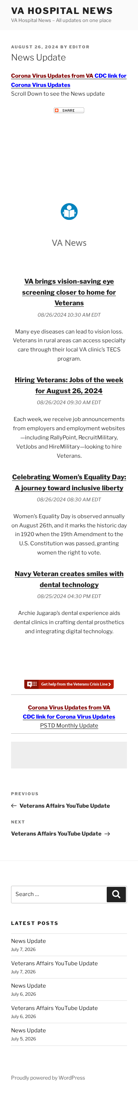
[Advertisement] (69, 755)
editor (79, 46)
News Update (28, 941)
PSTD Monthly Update (69, 725)
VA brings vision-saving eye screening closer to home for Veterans (69, 292)
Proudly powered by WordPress (48, 1077)
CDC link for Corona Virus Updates (69, 717)
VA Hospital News (62, 10)
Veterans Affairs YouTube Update (54, 963)
